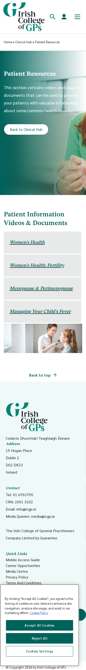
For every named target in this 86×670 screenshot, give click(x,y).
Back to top (40, 375)
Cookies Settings (39, 651)
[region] (39, 625)
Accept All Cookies (39, 625)
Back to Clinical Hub (26, 129)
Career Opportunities (23, 565)
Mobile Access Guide (23, 559)
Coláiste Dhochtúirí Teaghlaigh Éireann (38, 438)
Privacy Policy (17, 576)
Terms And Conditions (24, 582)
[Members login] (64, 17)
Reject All (40, 638)
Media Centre (17, 571)
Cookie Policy (39, 613)
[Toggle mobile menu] (77, 17)
